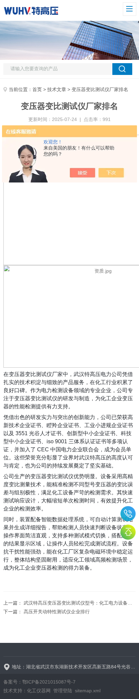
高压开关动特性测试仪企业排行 (57, 611)
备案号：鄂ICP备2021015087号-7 (39, 682)
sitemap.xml (88, 690)
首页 (37, 89)
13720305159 (128, 513)
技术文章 (56, 89)
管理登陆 (62, 690)
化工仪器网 (39, 690)
